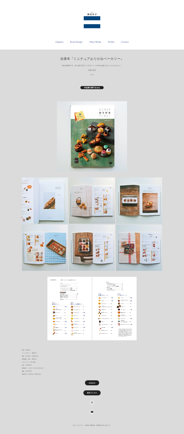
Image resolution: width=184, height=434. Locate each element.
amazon (92, 383)
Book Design (76, 42)
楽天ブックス (92, 393)
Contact (125, 42)
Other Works (95, 42)
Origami (59, 42)
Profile (111, 42)
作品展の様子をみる (92, 88)
